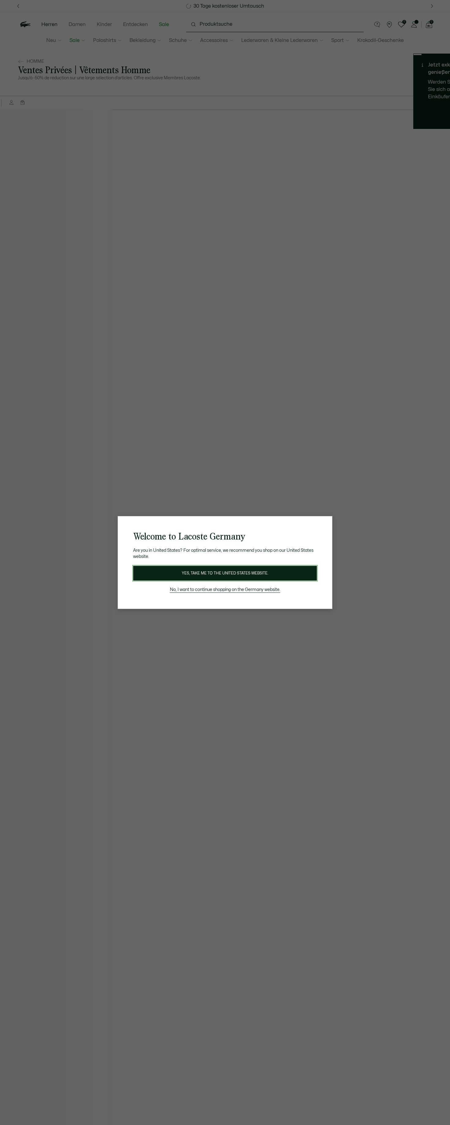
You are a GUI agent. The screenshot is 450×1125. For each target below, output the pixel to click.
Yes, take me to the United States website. (225, 573)
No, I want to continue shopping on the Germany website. (225, 590)
